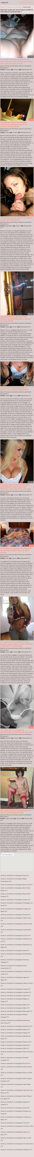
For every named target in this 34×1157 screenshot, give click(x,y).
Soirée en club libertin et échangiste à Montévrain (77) (17, 1026)
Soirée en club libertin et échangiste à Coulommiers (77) (16, 931)
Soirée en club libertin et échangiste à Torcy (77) (15, 1123)
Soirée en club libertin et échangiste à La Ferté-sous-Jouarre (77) (16, 973)
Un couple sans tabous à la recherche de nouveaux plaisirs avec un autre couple (15, 550)
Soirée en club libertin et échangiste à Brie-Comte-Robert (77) (16, 889)
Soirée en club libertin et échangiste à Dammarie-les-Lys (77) (16, 940)
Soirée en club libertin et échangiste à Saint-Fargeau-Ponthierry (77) (16, 1080)
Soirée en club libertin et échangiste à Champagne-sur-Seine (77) (17, 904)
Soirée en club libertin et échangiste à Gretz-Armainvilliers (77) (14, 967)
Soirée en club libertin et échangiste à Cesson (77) (15, 899)
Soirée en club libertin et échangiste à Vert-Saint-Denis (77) (17, 1145)
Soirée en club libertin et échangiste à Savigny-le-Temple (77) (15, 1103)
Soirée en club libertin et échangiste (11, 7)
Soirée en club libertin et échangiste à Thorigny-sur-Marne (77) (16, 1118)
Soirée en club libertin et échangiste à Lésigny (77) (15, 989)
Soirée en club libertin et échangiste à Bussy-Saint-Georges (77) (16, 895)
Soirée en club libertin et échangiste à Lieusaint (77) (16, 992)
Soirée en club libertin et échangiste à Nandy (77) (15, 1029)
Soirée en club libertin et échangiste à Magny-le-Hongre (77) (15, 1000)
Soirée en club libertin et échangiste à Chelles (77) (15, 914)
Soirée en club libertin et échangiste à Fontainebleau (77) (16, 955)
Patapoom (4, 3)
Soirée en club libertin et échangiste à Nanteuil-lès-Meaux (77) (16, 1037)
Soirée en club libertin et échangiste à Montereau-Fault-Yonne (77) (15, 1022)
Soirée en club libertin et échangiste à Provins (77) (15, 1063)
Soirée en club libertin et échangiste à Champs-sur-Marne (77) (16, 910)
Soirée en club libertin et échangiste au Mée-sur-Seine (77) (17, 984)
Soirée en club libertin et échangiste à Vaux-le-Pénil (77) (16, 1139)
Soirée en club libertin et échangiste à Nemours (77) (16, 1042)
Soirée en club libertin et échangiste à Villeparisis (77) (16, 1149)
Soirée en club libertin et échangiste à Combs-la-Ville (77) (16, 925)
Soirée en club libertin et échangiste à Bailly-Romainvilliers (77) (14, 880)
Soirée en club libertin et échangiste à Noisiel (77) (15, 1045)
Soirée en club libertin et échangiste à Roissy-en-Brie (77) (16, 1074)
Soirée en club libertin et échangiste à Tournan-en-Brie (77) (17, 1127)
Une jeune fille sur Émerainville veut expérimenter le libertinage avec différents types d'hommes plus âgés (15, 487)
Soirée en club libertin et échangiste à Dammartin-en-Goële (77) (16, 946)
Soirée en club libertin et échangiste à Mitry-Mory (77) (16, 1011)
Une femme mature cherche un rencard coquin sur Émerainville (16, 219)
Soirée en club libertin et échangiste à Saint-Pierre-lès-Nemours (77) (17, 1091)
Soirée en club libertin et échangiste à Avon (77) (15, 875)
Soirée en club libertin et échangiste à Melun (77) (15, 1008)
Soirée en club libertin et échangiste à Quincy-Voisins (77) (16, 1068)
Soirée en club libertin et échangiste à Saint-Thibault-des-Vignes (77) (16, 1097)
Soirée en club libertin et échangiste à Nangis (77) (15, 1033)
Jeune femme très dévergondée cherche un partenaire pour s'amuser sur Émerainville (15, 319)
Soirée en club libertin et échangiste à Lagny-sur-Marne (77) (15, 979)
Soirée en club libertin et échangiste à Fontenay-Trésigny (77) (15, 961)
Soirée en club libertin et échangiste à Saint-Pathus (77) (16, 1086)
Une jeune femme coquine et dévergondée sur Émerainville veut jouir (16, 731)
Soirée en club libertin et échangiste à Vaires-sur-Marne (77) (15, 1133)
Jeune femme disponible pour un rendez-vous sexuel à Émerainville (14, 389)
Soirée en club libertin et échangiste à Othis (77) (15, 1048)
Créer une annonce (27, 2)
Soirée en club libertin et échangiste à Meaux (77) (15, 1005)
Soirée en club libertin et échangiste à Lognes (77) (15, 995)
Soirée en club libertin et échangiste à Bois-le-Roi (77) (17, 884)
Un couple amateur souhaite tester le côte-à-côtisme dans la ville (15, 811)
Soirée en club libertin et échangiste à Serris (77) (15, 1108)
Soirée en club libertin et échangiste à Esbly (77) (15, 950)
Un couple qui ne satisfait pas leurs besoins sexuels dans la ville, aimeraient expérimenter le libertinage (16, 644)
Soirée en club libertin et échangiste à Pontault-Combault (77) (15, 1059)
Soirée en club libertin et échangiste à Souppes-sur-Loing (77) (16, 1112)
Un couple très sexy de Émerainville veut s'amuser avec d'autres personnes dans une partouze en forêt (16, 61)
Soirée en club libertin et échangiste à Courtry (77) (15, 935)
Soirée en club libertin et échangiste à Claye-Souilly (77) (16, 919)
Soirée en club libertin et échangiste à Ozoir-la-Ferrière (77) (17, 1053)
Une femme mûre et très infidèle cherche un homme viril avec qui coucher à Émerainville (13, 124)
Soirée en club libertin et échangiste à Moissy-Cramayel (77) (14, 1016)
